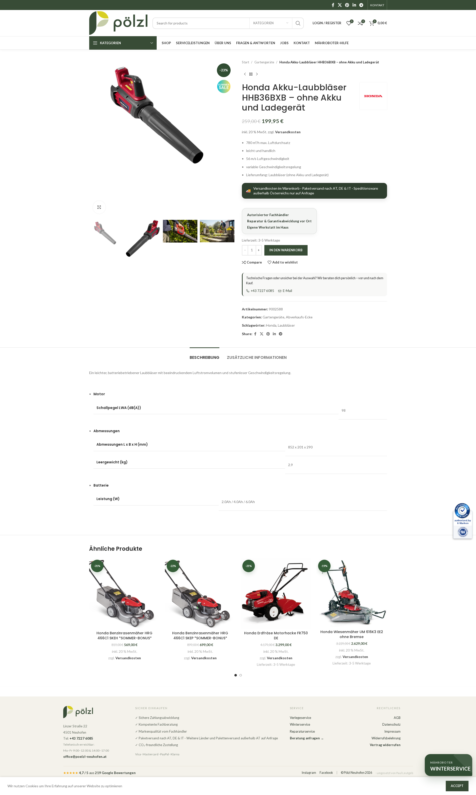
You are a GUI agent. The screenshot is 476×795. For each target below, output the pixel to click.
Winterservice (300, 724)
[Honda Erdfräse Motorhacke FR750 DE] (276, 593)
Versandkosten (288, 132)
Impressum (392, 731)
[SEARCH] (298, 23)
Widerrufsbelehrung (386, 738)
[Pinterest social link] (347, 5)
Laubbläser (286, 325)
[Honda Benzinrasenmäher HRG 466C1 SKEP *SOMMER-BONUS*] (200, 593)
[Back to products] (251, 74)
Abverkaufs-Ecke (299, 317)
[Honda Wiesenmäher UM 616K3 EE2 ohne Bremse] (351, 592)
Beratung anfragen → (307, 738)
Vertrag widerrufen (385, 745)
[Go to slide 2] (240, 675)
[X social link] (339, 5)
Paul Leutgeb (404, 773)
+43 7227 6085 (262, 291)
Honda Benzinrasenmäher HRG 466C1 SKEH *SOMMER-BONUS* (124, 636)
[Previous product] (245, 74)
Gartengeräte (264, 62)
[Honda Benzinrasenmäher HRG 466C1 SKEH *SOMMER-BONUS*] (124, 593)
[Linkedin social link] (354, 5)
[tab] (204, 355)
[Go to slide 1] (235, 675)
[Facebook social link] (333, 5)
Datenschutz (391, 724)
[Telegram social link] (361, 5)
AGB (397, 718)
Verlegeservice (300, 718)
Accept (457, 786)
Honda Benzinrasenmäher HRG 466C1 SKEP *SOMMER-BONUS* (200, 636)
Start (245, 62)
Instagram (309, 773)
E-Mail (287, 291)
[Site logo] (118, 22)
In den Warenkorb (286, 250)
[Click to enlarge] (99, 207)
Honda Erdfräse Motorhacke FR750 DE (276, 636)
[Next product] (257, 74)
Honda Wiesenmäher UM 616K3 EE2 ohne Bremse (351, 634)
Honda (271, 325)
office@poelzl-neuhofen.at (85, 757)
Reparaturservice (302, 731)
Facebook (326, 773)
